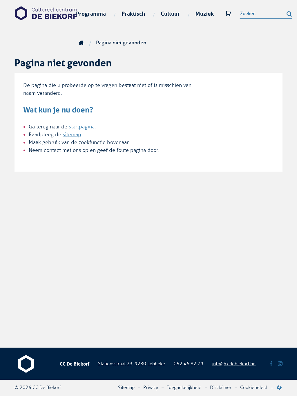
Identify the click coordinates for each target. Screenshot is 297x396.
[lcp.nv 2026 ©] (279, 388)
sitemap (72, 134)
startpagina (82, 126)
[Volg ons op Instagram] (280, 364)
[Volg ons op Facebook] (271, 364)
